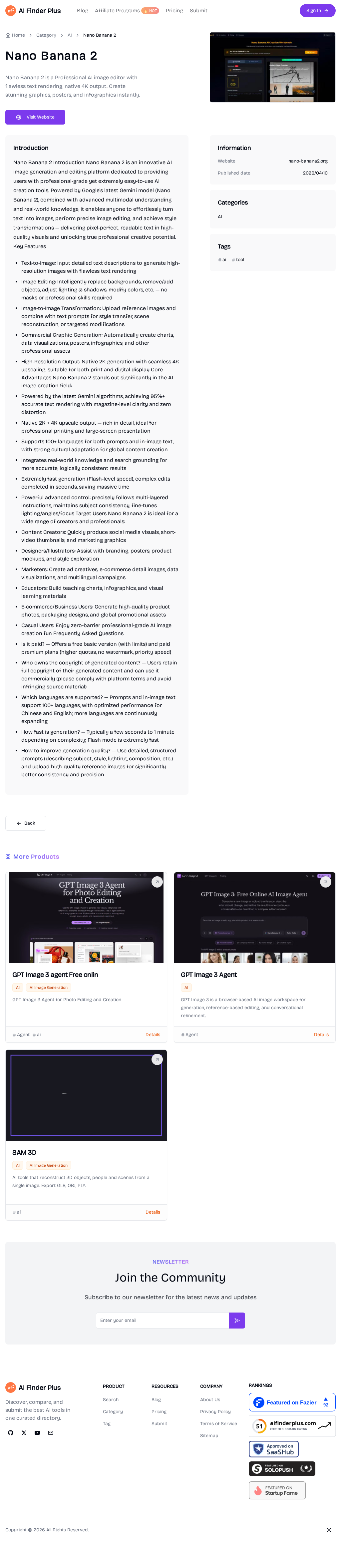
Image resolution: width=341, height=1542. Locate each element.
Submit (198, 10)
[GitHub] (10, 1432)
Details (153, 1034)
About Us (210, 1399)
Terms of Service (218, 1423)
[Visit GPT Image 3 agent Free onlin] (157, 882)
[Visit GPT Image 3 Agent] (325, 882)
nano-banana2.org (308, 161)
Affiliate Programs (126, 10)
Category (113, 1411)
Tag (107, 1423)
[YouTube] (37, 1432)
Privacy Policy (215, 1411)
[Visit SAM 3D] (157, 1059)
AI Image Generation (49, 987)
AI (70, 35)
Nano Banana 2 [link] (99, 35)
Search (111, 1399)
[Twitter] (24, 1432)
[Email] (50, 1432)
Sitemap (209, 1435)
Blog (82, 10)
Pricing (174, 10)
